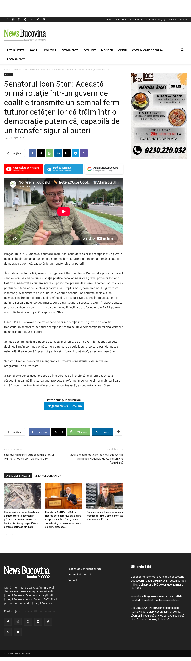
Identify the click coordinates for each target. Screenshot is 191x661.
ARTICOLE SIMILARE (18, 475)
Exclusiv (89, 50)
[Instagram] (13, 19)
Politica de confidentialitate (84, 569)
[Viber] (84, 153)
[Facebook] (7, 19)
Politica (50, 50)
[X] (37, 19)
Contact (108, 19)
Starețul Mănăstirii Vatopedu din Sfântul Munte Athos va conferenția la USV (29, 456)
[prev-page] (6, 534)
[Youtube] (44, 19)
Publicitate (121, 19)
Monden (107, 50)
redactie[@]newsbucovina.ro (40, 611)
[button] (182, 50)
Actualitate (15, 50)
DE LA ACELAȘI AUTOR (48, 475)
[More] (118, 432)
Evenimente (70, 50)
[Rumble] (19, 19)
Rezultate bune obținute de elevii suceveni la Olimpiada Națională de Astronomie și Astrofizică (96, 458)
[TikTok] (31, 19)
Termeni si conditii (79, 574)
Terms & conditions (177, 19)
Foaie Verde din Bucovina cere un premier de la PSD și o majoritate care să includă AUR (104, 516)
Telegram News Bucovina (64, 406)
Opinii (122, 50)
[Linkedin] (58, 153)
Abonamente (135, 19)
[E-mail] (67, 153)
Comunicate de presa (147, 50)
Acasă (7, 69)
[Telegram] (25, 19)
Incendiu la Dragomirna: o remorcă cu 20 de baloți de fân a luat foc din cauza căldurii (156, 598)
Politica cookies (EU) (155, 19)
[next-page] (12, 534)
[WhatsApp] (49, 153)
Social (34, 50)
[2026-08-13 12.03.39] (159, 158)
